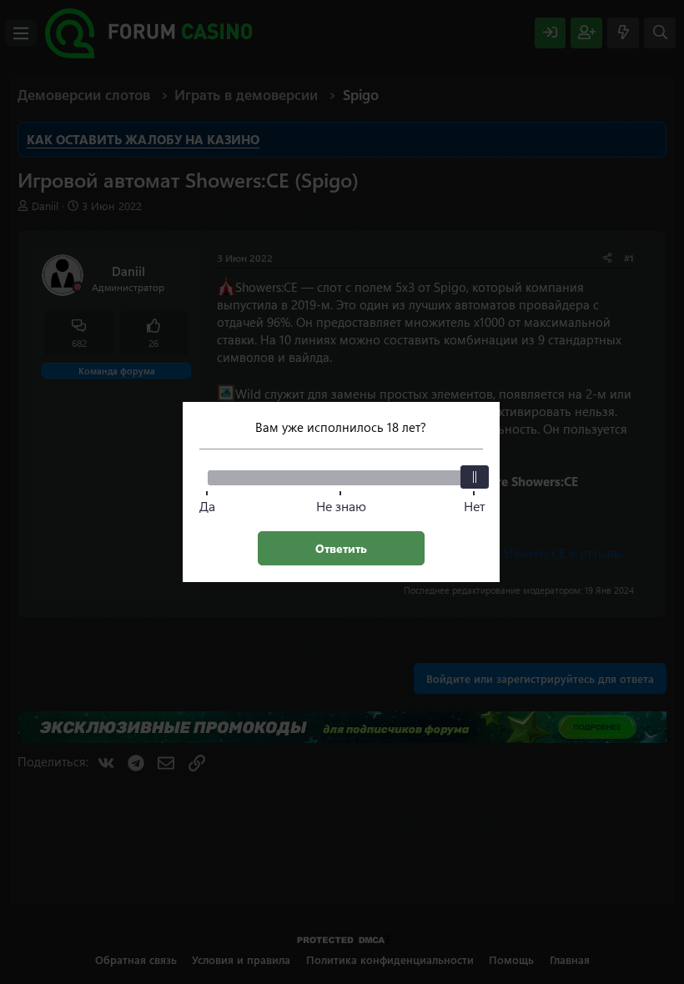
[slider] (474, 477)
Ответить (341, 548)
